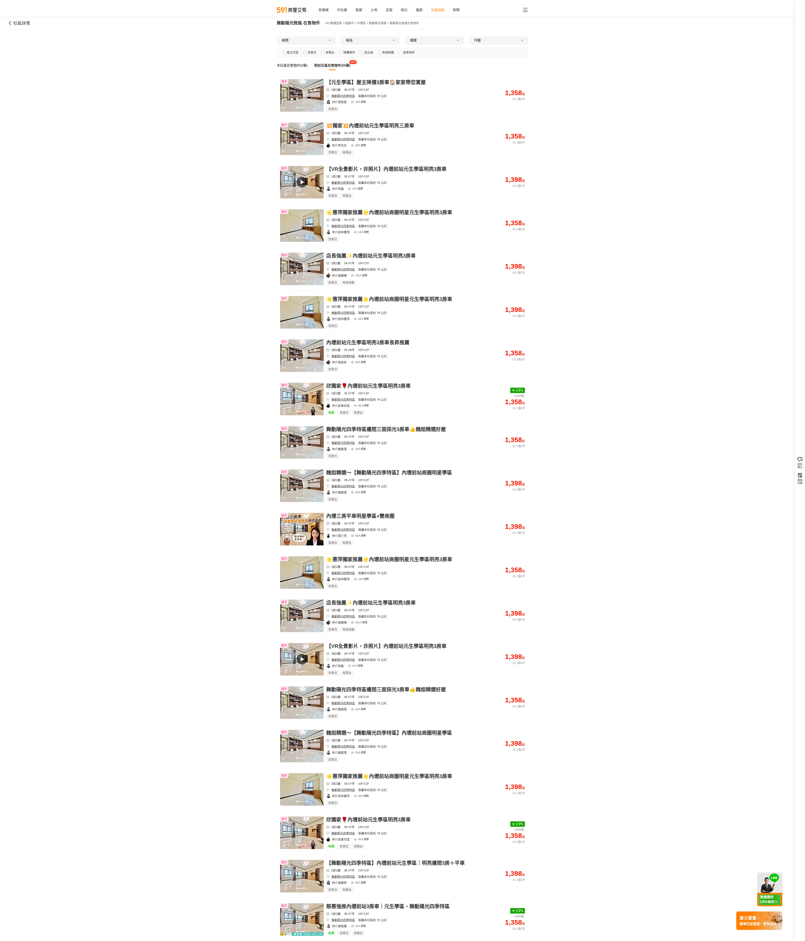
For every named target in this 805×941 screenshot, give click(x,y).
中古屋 (342, 10)
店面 (389, 10)
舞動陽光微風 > (379, 23)
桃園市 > (350, 23)
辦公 (404, 10)
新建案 (324, 10)
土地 (374, 10)
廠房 (419, 10)
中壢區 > (362, 23)
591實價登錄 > (334, 23)
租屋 (359, 10)
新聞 (456, 10)
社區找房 (437, 10)
